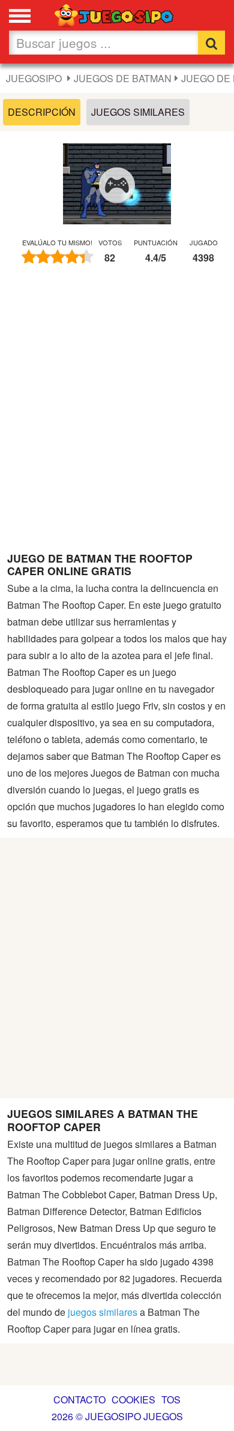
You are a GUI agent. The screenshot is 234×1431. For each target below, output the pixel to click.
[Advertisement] (117, 414)
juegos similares (102, 1312)
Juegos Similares (138, 112)
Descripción (42, 112)
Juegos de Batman (123, 78)
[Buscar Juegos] (211, 43)
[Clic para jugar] (117, 185)
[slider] (58, 256)
